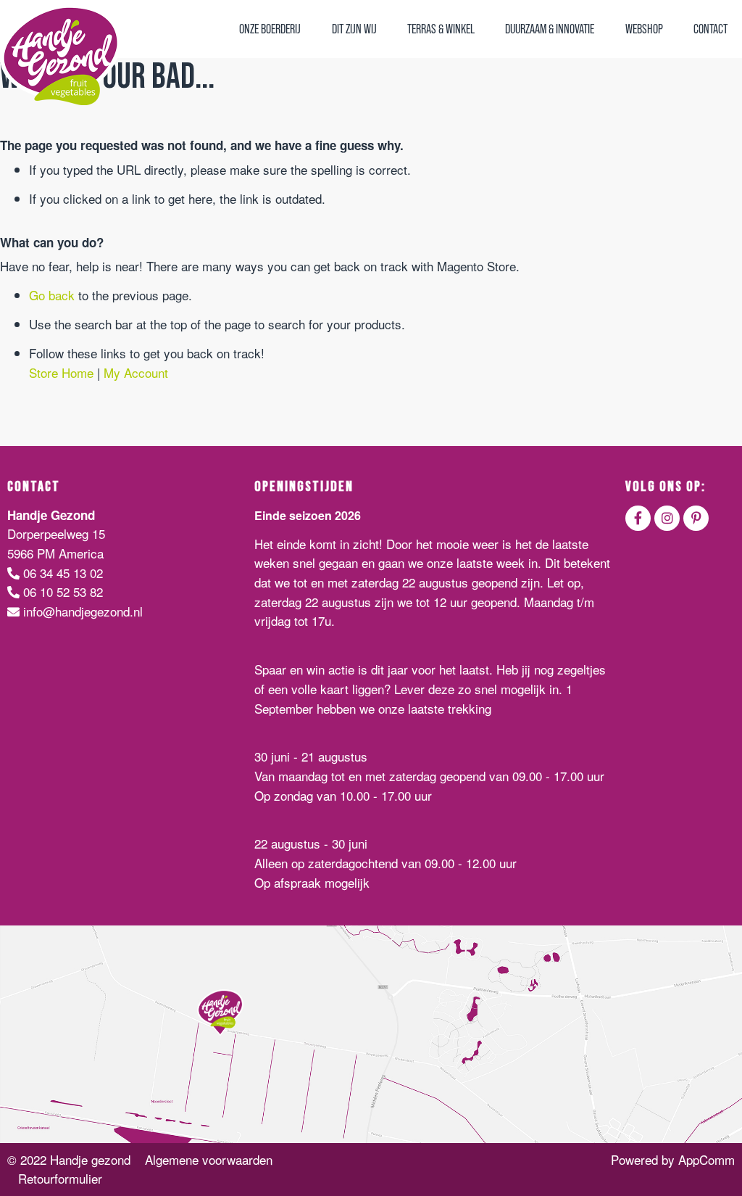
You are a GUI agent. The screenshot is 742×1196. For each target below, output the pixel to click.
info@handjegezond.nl (81, 611)
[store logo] (60, 54)
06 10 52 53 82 (61, 591)
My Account (136, 372)
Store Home (61, 372)
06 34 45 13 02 (61, 573)
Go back (52, 295)
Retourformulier (60, 1178)
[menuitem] (269, 29)
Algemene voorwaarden (208, 1159)
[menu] (483, 29)
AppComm (706, 1159)
